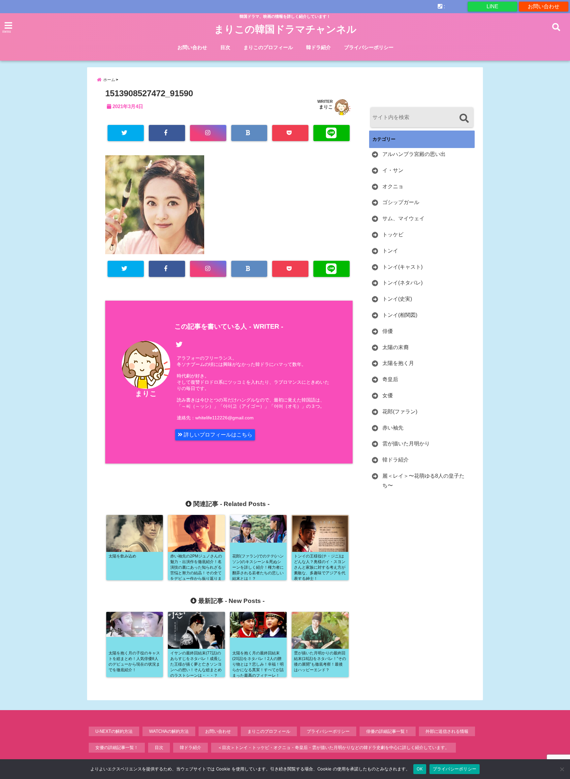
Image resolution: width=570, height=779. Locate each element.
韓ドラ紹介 (318, 47)
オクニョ (392, 186)
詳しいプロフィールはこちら (217, 434)
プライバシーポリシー (369, 47)
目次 (225, 47)
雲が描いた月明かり (406, 443)
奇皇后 (390, 379)
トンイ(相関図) (399, 315)
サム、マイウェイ (403, 218)
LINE (492, 6)
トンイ (390, 251)
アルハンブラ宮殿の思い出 (414, 154)
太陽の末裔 (395, 347)
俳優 (387, 331)
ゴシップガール (400, 202)
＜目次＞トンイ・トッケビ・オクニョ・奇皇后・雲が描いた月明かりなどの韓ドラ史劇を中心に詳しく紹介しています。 (333, 747)
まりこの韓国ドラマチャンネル (285, 29)
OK (420, 768)
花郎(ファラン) (399, 411)
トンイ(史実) (397, 299)
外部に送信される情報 (447, 731)
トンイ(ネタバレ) (402, 282)
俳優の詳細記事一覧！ (387, 731)
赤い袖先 (392, 428)
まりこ (326, 106)
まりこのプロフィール (268, 47)
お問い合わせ (543, 6)
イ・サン (392, 170)
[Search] (464, 118)
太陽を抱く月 (398, 363)
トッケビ (392, 234)
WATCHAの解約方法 (169, 731)
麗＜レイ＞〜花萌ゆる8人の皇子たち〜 (423, 480)
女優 (387, 395)
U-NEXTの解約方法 (114, 731)
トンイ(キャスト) (402, 267)
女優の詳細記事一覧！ (116, 747)
